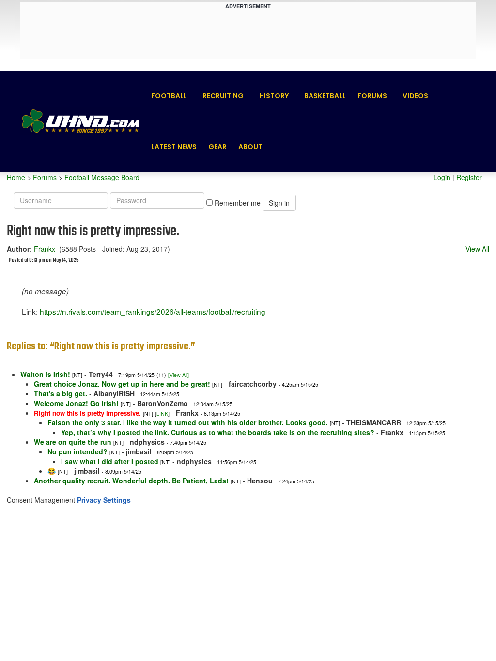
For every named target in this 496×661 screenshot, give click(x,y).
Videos (415, 96)
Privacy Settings (104, 500)
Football (169, 96)
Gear (217, 146)
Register (469, 177)
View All (477, 249)
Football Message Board (102, 177)
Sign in (279, 203)
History (274, 96)
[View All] (178, 374)
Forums (372, 96)
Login (442, 177)
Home (16, 177)
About (250, 146)
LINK (162, 413)
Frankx (44, 249)
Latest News (174, 146)
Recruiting (223, 96)
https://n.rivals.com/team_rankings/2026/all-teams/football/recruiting (152, 311)
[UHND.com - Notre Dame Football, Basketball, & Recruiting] (80, 121)
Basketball (325, 96)
